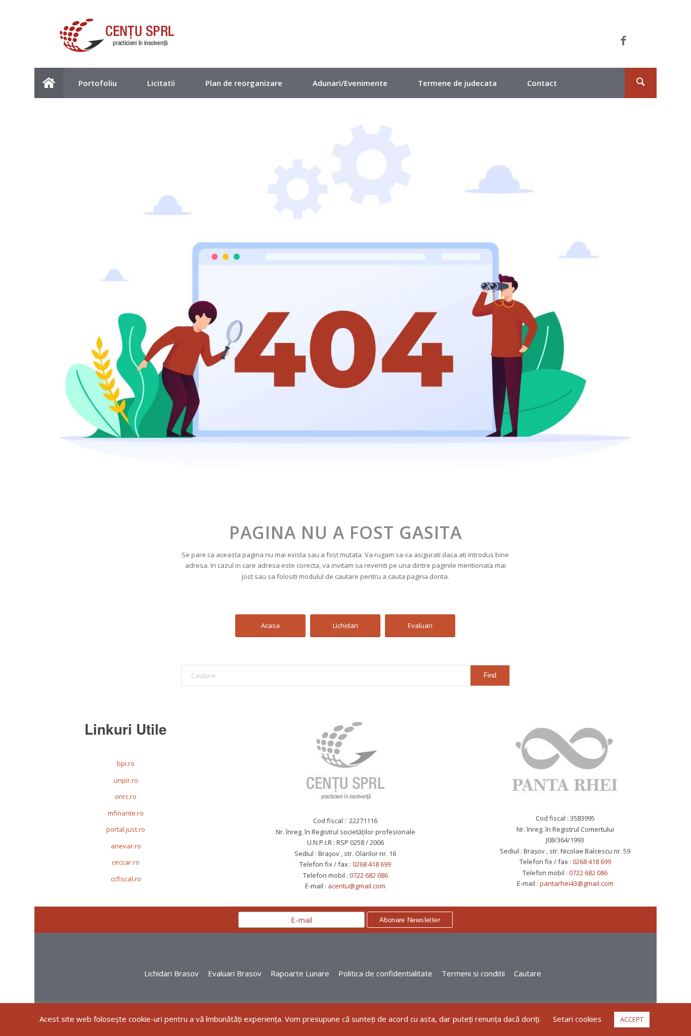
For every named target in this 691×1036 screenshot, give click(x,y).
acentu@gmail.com (356, 885)
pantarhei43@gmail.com (577, 883)
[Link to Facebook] (623, 40)
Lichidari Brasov (171, 973)
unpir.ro (126, 780)
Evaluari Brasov (235, 973)
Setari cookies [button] (577, 1019)
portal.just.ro (125, 829)
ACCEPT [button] (631, 1019)
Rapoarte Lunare (300, 973)
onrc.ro (126, 796)
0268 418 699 (372, 864)
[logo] (117, 40)
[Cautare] (640, 83)
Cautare (527, 973)
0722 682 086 (369, 875)
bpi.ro (126, 763)
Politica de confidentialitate (385, 973)
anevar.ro (126, 845)
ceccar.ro (126, 862)
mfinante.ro (126, 813)
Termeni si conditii (473, 973)
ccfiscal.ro (126, 878)
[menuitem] (48, 83)
